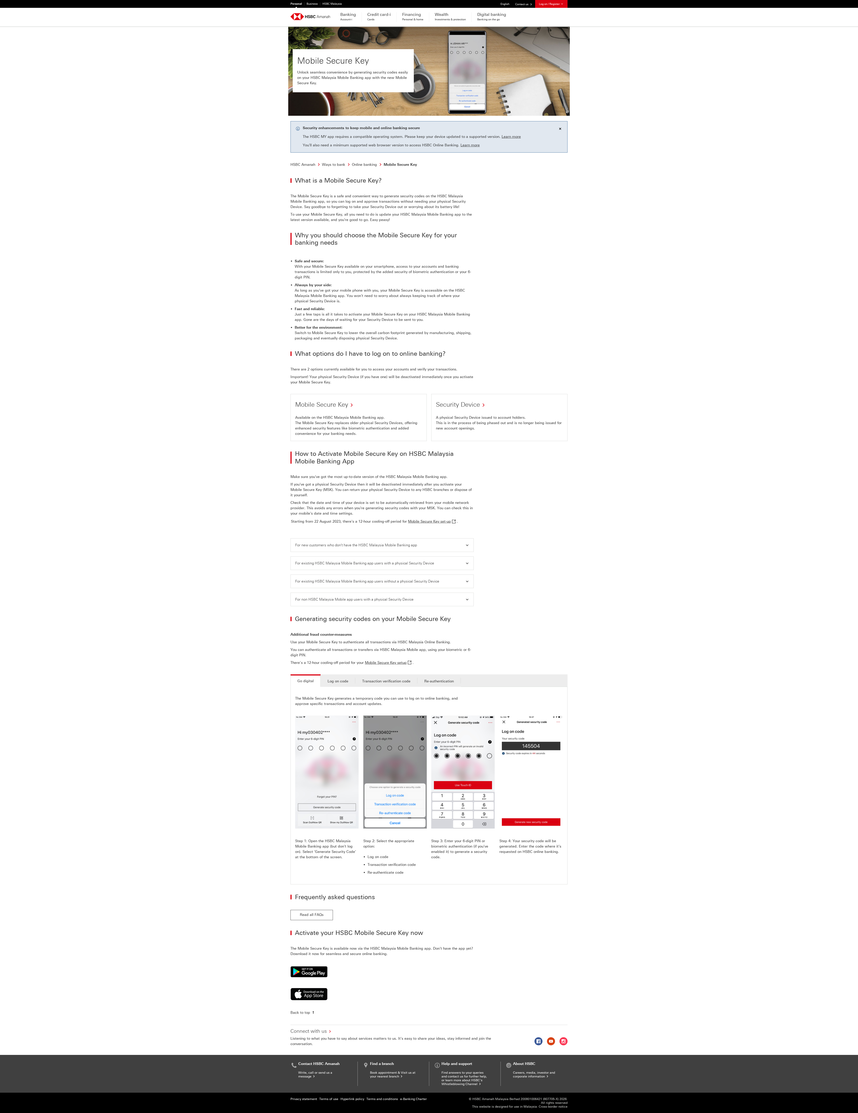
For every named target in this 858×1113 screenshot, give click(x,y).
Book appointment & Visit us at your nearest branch (392, 1074)
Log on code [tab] (338, 681)
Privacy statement (303, 1099)
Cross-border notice (553, 1107)
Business (312, 3)
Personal (296, 3)
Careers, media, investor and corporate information (534, 1074)
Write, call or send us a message (315, 1074)
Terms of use (328, 1099)
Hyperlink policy (352, 1099)
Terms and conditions (382, 1099)
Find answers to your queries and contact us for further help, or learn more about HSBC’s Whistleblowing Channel (464, 1078)
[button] (382, 545)
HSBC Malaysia (332, 3)
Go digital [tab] (305, 681)
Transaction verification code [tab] (386, 681)
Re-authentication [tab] (439, 681)
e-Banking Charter (413, 1099)
